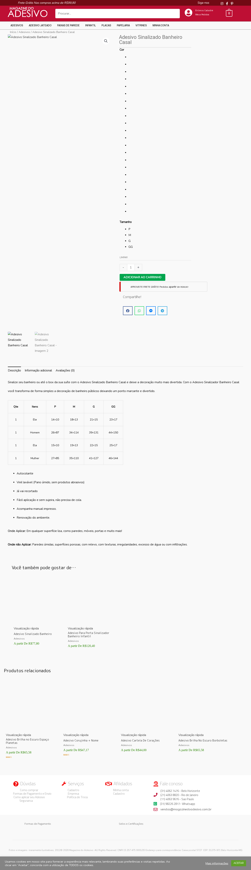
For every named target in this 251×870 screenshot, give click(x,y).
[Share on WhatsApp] (139, 310)
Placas (106, 25)
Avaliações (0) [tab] (65, 370)
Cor (122, 50)
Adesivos (17, 25)
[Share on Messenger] (151, 310)
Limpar (124, 257)
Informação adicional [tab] (38, 370)
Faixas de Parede (68, 25)
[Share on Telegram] (162, 310)
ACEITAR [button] (239, 863)
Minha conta (161, 25)
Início (13, 32)
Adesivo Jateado (40, 25)
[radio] (159, 57)
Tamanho (126, 222)
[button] (105, 41)
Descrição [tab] (14, 370)
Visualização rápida (26, 628)
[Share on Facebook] (128, 310)
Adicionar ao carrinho (142, 277)
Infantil (90, 25)
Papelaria (123, 25)
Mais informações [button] (217, 863)
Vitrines (141, 25)
